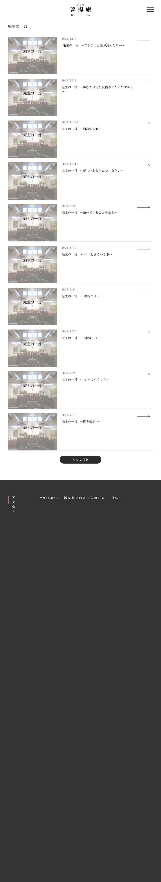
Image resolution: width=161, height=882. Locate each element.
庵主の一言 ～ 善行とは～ (81, 296)
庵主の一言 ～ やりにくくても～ (85, 380)
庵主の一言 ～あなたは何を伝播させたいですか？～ (97, 89)
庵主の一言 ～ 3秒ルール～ (81, 338)
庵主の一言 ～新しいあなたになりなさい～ (93, 171)
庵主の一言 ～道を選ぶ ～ (81, 421)
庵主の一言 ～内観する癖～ (82, 129)
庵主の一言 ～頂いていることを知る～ (89, 212)
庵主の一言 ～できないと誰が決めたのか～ (93, 45)
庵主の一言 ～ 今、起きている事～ (87, 254)
